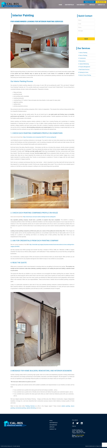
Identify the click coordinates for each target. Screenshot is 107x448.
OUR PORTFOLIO (69, 4)
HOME (60, 4)
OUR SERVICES (81, 4)
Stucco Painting (83, 55)
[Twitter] (77, 423)
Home (50, 420)
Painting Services (30, 406)
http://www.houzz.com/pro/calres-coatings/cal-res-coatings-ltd (39, 216)
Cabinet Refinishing (84, 64)
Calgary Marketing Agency (101, 446)
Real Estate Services (84, 69)
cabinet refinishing (31, 408)
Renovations (82, 61)
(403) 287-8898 (80, 435)
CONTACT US (101, 4)
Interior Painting (83, 52)
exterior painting (65, 406)
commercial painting (20, 408)
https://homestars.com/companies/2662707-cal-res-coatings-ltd (39, 137)
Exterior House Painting (85, 75)
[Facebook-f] (73, 423)
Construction (82, 58)
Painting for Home (83, 72)
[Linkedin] (82, 423)
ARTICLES (92, 4)
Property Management (84, 66)
